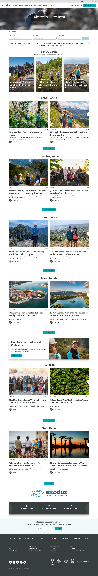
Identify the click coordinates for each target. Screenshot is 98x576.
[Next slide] (89, 114)
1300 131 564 (77, 5)
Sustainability (45, 5)
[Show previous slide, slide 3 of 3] (9, 75)
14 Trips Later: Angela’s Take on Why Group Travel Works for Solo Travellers (68, 464)
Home (10, 31)
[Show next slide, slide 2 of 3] (89, 75)
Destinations (15, 5)
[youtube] (24, 562)
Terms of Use (72, 546)
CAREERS (87, 538)
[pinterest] (21, 562)
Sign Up (59, 528)
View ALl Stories (49, 270)
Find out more (16, 355)
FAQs (10, 548)
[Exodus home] (6, 5)
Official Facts (52, 548)
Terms (81, 531)
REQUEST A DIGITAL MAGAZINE (26, 538)
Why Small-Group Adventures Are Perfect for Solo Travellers (25, 464)
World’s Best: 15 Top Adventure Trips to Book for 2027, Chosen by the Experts (27, 192)
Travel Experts (72, 548)
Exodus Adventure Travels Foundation (77, 550)
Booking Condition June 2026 (35, 550)
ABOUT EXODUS (41, 538)
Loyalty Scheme (32, 546)
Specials (39, 5)
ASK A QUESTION (89, 5)
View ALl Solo (49, 483)
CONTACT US (12, 538)
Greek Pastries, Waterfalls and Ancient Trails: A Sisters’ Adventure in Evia (68, 253)
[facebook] (10, 562)
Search (85, 38)
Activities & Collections (24, 5)
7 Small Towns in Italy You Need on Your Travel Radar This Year (69, 192)
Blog (51, 5)
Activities (12, 35)
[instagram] (17, 562)
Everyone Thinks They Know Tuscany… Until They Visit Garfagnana (27, 253)
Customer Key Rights (13, 550)
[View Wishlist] (72, 5)
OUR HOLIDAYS (53, 538)
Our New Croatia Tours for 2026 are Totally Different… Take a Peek (26, 314)
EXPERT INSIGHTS (65, 538)
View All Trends (49, 332)
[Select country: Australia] (83, 1)
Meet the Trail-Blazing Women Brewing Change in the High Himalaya (27, 401)
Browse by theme (62, 35)
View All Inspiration (49, 209)
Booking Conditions (33, 548)
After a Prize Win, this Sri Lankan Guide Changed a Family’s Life (69, 401)
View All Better (49, 420)
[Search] (69, 5)
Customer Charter (53, 550)
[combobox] (20, 38)
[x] (14, 562)
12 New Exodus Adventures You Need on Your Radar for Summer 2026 (69, 314)
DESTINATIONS (76, 538)
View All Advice (49, 148)
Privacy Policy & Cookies (54, 546)
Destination (36, 35)
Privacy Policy (76, 531)
